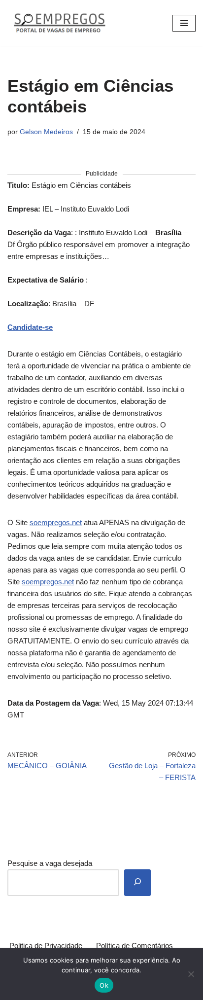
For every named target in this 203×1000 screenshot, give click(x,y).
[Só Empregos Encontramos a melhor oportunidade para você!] (59, 23)
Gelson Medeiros (46, 132)
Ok (104, 985)
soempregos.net (56, 522)
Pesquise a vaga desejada (49, 863)
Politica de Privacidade (45, 945)
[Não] (191, 974)
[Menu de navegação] (184, 23)
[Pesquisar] (137, 882)
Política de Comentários (134, 945)
